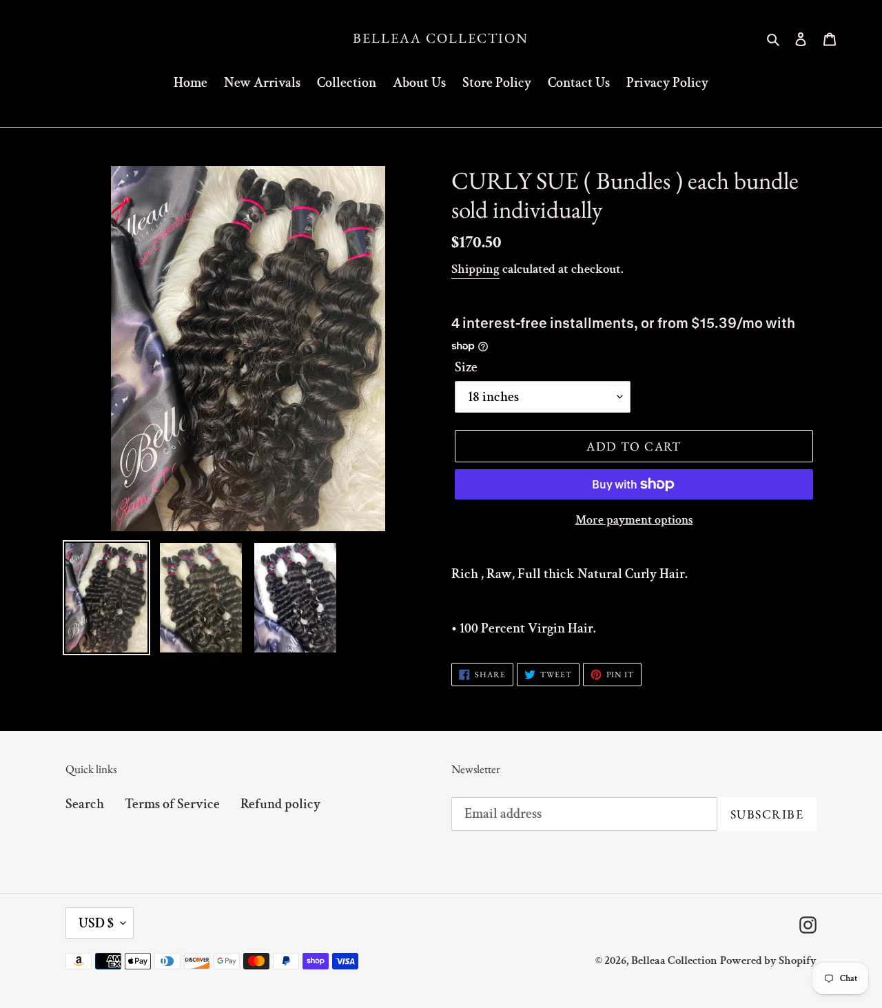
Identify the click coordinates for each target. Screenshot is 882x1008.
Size (466, 367)
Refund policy (280, 804)
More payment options (634, 520)
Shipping (475, 269)
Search (84, 804)
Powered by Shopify (768, 960)
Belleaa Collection (441, 38)
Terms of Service (172, 804)
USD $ (96, 923)
